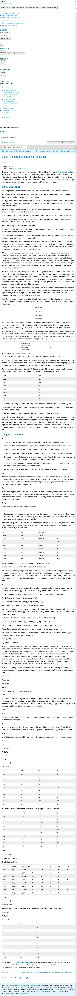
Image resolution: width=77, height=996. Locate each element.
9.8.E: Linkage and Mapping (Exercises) (24, 962)
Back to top (5, 972)
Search (5, 147)
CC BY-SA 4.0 (16, 965)
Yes (22, 978)
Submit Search (5, 38)
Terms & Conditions (43, 991)
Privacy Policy (32, 991)
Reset (3, 51)
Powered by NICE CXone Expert (28, 985)
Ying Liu (56, 965)
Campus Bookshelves (25, 151)
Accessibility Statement (56, 991)
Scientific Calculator (9, 101)
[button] (7, 115)
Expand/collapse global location (74, 151)
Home (10, 151)
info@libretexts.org (22, 993)
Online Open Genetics (64, 172)
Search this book (5, 32)
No (29, 978)
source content (65, 965)
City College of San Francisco (48, 151)
